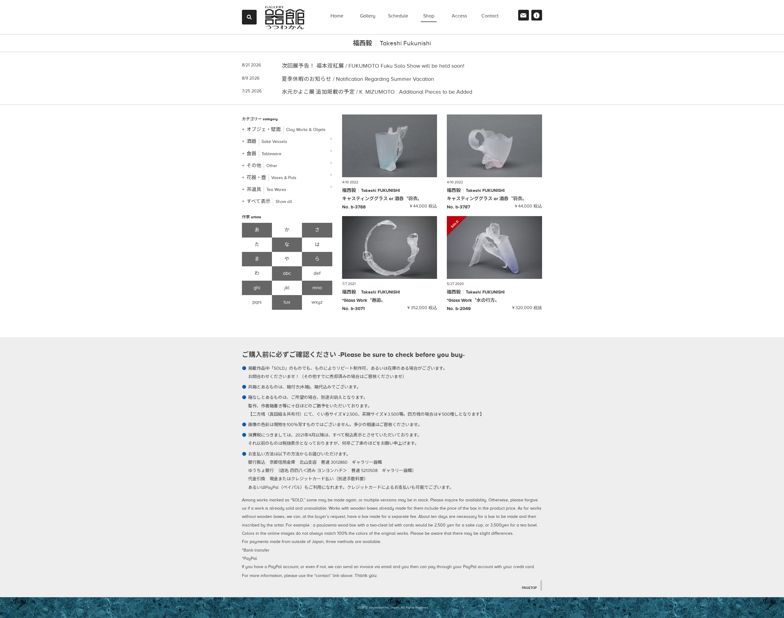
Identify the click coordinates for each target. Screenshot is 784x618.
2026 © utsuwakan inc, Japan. (378, 607)
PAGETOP (529, 588)
